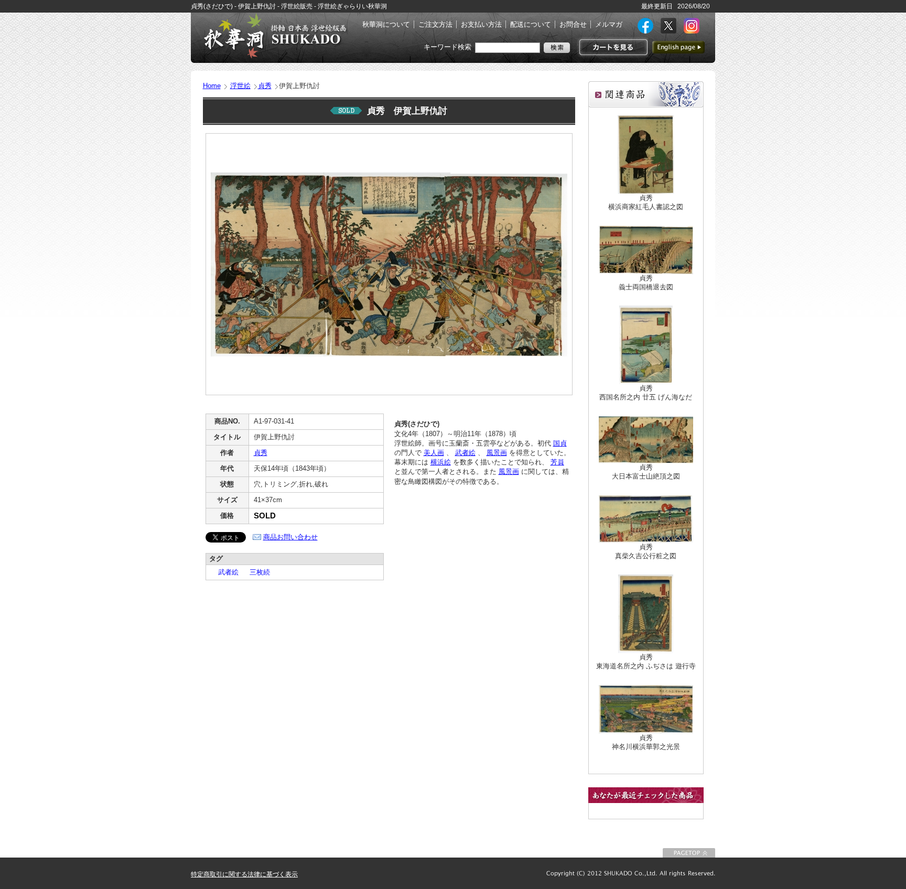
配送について (530, 24)
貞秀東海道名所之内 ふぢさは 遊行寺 (646, 661)
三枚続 (256, 572)
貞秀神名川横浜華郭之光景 (646, 742)
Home (212, 86)
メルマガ (608, 24)
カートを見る (612, 47)
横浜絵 (440, 462)
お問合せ (573, 24)
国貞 (560, 443)
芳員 (557, 462)
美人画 (434, 453)
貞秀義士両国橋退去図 (646, 282)
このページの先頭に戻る (689, 853)
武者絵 (225, 572)
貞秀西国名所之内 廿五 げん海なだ (645, 392)
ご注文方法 (435, 24)
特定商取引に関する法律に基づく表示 (244, 874)
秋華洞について (386, 24)
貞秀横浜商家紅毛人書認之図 (645, 202)
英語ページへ (678, 47)
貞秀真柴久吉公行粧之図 (645, 551)
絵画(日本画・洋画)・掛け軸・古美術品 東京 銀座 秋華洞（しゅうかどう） (274, 36)
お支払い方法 (481, 24)
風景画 (497, 453)
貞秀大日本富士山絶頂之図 (646, 471)
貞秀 (265, 86)
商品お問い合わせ (290, 537)
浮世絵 (240, 86)
